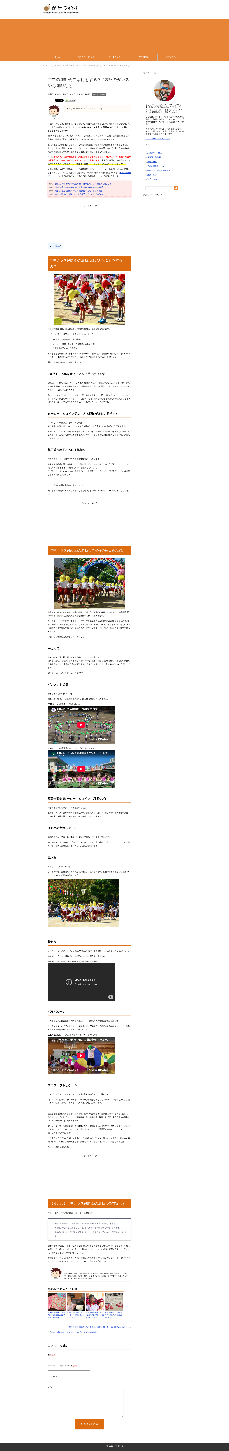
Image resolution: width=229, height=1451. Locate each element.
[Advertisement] (114, 36)
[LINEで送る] (70, 100)
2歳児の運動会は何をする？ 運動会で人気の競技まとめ (78, 191)
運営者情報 (143, 57)
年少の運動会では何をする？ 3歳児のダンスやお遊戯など (79, 194)
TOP (52, 65)
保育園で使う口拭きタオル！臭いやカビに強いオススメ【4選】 (75, 1315)
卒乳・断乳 (152, 162)
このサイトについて (86, 57)
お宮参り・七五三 (155, 153)
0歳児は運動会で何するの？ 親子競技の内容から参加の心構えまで (83, 184)
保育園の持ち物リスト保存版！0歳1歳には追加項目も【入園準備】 (56, 1315)
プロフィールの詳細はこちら (158, 139)
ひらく (57, 246)
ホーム (57, 57)
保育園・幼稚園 (99, 94)
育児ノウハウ (153, 179)
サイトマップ (114, 57)
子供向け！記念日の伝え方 (158, 171)
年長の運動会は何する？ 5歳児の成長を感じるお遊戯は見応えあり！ (95, 1315)
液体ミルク (152, 175)
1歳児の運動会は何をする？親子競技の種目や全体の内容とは (81, 187)
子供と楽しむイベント (156, 166)
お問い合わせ (172, 57)
